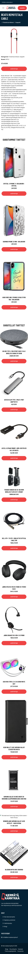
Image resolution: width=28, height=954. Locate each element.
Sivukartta (20, 951)
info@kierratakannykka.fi (7, 2)
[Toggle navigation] (3, 7)
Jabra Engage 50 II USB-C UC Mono (14, 635)
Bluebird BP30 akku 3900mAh (14, 870)
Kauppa (22, 8)
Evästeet (20, 949)
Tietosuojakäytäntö (10, 951)
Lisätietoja (14, 69)
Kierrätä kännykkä (9, 917)
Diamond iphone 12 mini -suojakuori (14, 242)
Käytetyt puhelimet (9, 920)
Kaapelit (18, 22)
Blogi (5, 926)
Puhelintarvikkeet (8, 22)
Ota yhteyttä (13, 949)
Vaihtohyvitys (8, 923)
